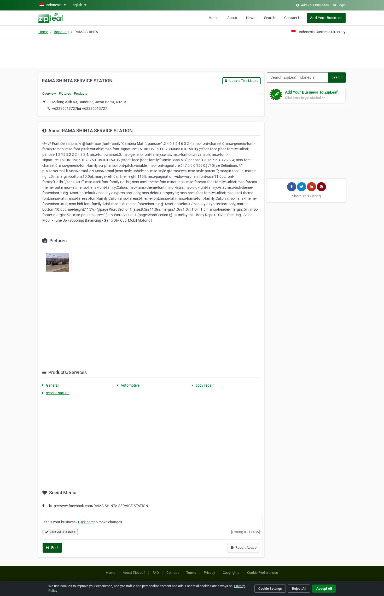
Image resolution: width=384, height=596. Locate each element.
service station (57, 393)
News (250, 18)
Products (80, 93)
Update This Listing (243, 81)
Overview (49, 93)
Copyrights (231, 573)
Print (54, 547)
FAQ (156, 573)
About (232, 18)
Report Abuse (246, 547)
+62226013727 (64, 108)
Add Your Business (326, 18)
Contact (172, 573)
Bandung (61, 32)
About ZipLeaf (134, 573)
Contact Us (293, 18)
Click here (86, 522)
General (52, 385)
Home (213, 18)
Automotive (130, 385)
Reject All (299, 589)
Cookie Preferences (262, 573)
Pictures (65, 93)
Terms (191, 573)
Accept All (324, 589)
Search (269, 18)
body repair (204, 385)
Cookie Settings (270, 589)
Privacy (209, 573)
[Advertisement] (192, 53)
